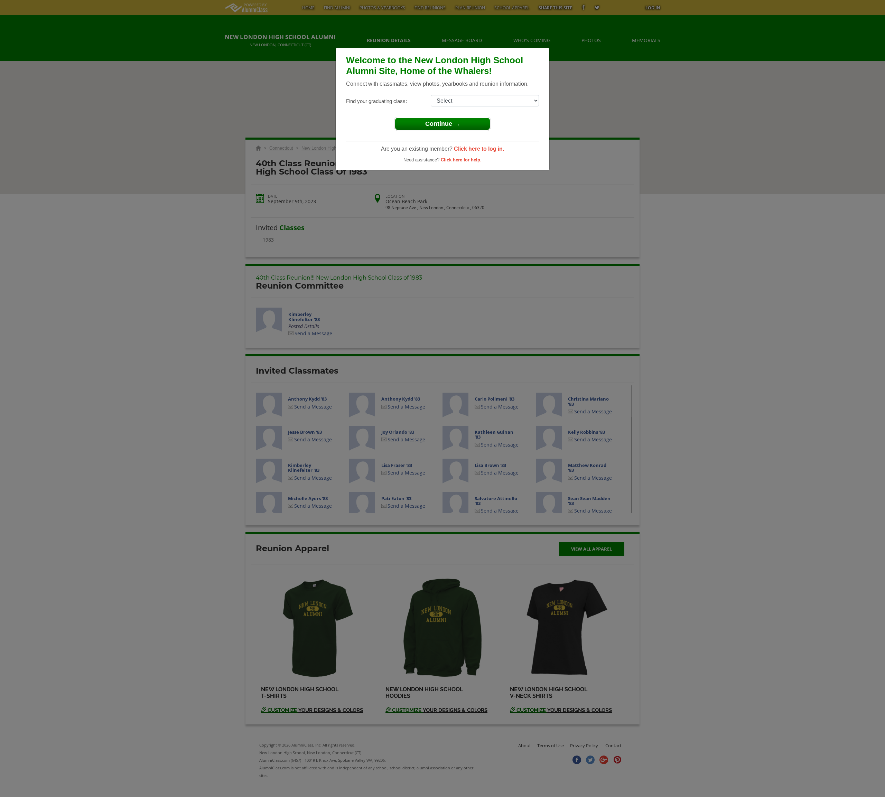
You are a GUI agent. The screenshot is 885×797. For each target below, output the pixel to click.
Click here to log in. (479, 149)
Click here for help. (461, 159)
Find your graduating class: (376, 101)
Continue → (442, 123)
